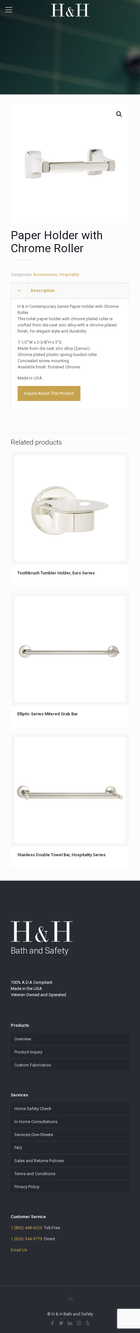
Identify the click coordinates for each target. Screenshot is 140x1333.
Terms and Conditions (34, 1173)
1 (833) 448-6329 (26, 1227)
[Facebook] (52, 1323)
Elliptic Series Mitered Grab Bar (47, 713)
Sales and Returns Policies (39, 1160)
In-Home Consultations (35, 1121)
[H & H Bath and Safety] (70, 10)
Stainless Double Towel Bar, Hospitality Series (61, 854)
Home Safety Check (32, 1108)
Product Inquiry (28, 1052)
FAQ (18, 1147)
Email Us (19, 1249)
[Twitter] (61, 1323)
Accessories (45, 274)
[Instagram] (79, 1323)
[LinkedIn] (70, 1323)
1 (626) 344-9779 (26, 1238)
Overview (22, 1039)
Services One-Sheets (33, 1134)
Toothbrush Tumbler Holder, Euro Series (56, 572)
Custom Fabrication (32, 1065)
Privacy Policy (26, 1186)
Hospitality (69, 274)
